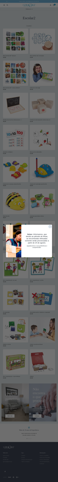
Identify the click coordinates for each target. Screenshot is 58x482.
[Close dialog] (50, 226)
